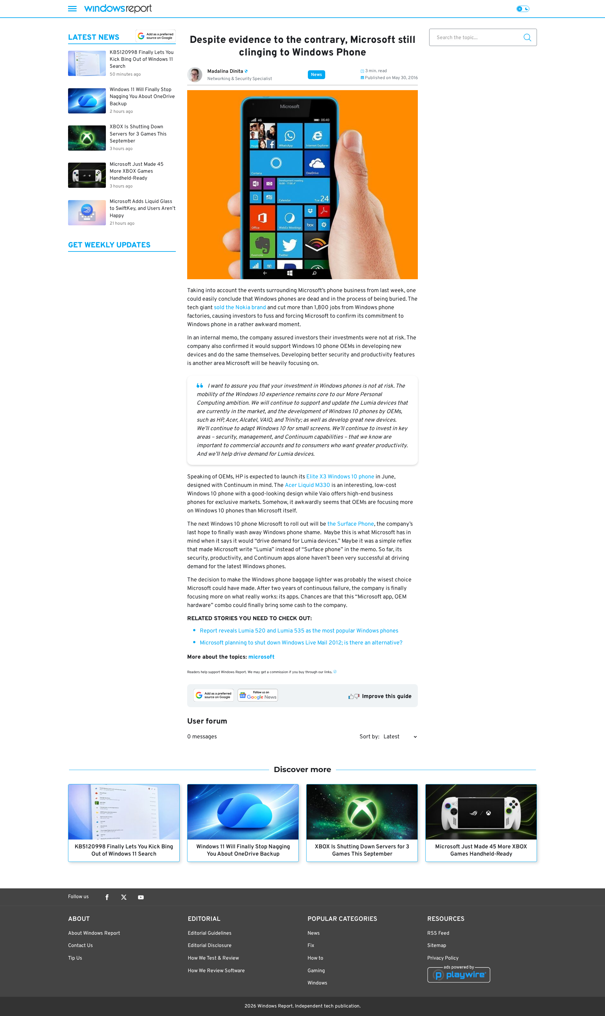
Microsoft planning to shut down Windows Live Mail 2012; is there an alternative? (301, 643)
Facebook (107, 897)
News (316, 75)
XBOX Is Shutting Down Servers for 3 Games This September (362, 850)
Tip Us (75, 958)
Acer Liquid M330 (307, 485)
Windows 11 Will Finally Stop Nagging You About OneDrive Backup (243, 850)
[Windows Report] (118, 8)
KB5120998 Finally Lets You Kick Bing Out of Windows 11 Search (124, 850)
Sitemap (436, 946)
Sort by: (369, 737)
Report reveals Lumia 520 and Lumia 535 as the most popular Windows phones (299, 631)
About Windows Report (94, 933)
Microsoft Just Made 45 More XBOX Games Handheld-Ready (481, 850)
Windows (317, 983)
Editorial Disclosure (210, 946)
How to (315, 958)
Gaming (316, 971)
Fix (311, 946)
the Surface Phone (350, 524)
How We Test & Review (213, 958)
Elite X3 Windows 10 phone (340, 477)
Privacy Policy (442, 958)
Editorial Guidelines (210, 933)
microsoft (261, 657)
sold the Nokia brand (240, 307)
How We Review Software (216, 971)
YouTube (141, 897)
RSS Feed (438, 933)
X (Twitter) (124, 897)
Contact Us (80, 946)
